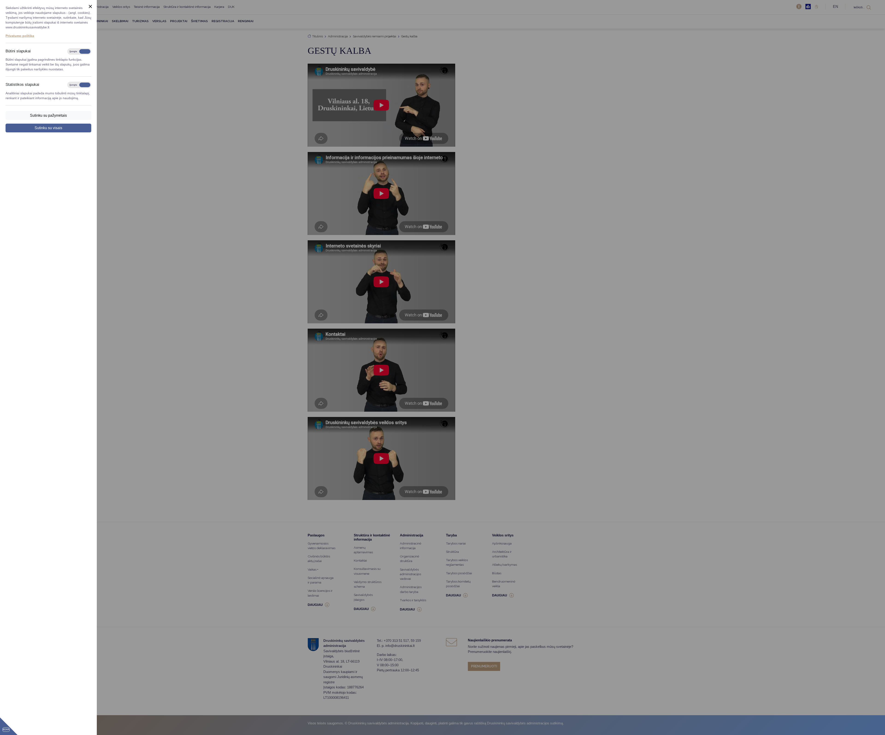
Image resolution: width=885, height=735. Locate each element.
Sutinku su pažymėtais (48, 115)
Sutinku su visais (48, 128)
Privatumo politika (20, 36)
